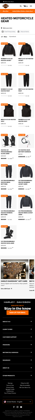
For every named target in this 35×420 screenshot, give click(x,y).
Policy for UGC (25, 383)
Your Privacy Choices (10, 393)
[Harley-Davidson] (17, 302)
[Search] (20, 6)
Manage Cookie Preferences (10, 390)
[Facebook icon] (14, 407)
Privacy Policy (10, 387)
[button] (8, 31)
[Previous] (1, 11)
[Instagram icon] (17, 407)
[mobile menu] (30, 6)
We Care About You (24, 387)
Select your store (7, 28)
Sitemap (10, 383)
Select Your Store (9, 1)
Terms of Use (10, 385)
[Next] (34, 11)
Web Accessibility (25, 385)
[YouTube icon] (21, 407)
